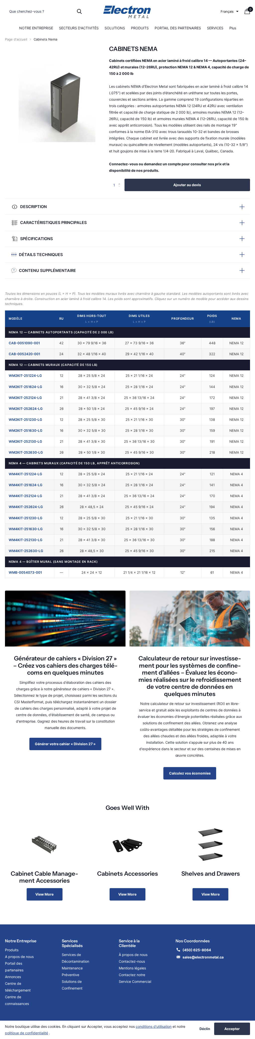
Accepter (232, 1029)
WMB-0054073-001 (25, 572)
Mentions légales (133, 968)
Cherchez (79, 11)
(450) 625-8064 (197, 950)
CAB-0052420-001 (24, 354)
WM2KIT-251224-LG (25, 376)
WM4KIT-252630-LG (26, 551)
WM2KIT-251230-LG (25, 420)
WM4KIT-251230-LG (25, 518)
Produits (11, 950)
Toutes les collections (36, 28)
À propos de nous (133, 954)
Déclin (204, 1029)
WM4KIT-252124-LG (25, 496)
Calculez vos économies (190, 773)
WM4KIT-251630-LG (26, 529)
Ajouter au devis (187, 185)
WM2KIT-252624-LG (26, 409)
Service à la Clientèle (129, 943)
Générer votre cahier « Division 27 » (65, 744)
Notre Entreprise (20, 940)
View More (44, 894)
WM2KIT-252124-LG (25, 398)
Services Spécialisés (72, 943)
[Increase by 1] (120, 180)
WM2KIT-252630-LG (26, 452)
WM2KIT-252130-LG (25, 441)
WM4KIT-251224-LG (25, 474)
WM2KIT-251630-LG (25, 431)
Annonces (13, 977)
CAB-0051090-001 (24, 343)
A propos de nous (19, 956)
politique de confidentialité (26, 1033)
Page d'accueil (16, 39)
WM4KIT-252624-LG (26, 507)
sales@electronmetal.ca (203, 957)
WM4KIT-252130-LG (25, 540)
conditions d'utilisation (154, 1026)
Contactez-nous (132, 961)
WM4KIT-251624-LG (25, 485)
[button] (230, 11)
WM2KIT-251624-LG (25, 387)
